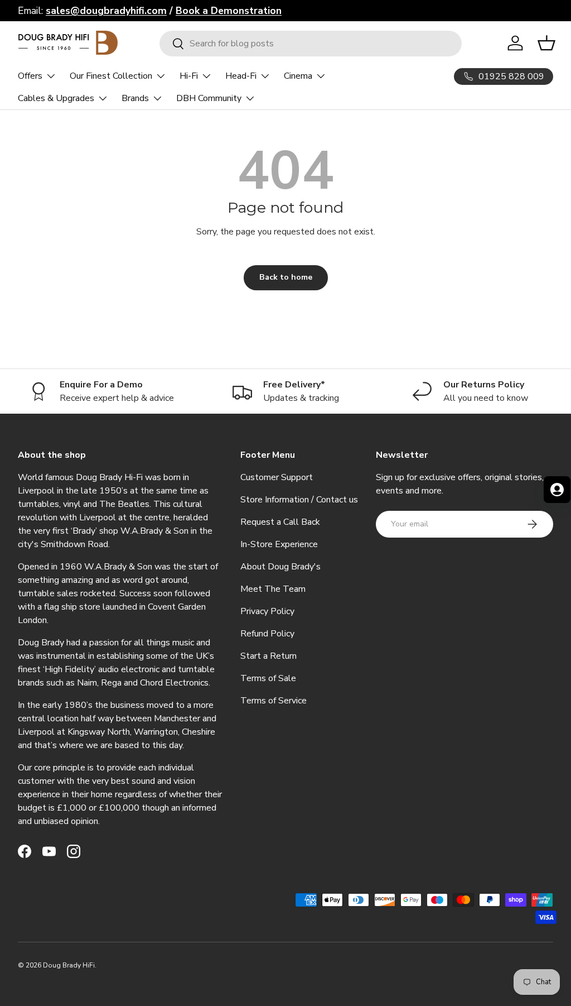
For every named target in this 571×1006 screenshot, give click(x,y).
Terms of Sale (268, 678)
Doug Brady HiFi (69, 965)
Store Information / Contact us (299, 500)
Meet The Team (273, 589)
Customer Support (276, 477)
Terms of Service (273, 700)
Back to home (285, 277)
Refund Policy (267, 633)
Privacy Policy (267, 611)
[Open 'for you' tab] (557, 489)
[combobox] (310, 43)
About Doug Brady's (280, 567)
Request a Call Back (280, 522)
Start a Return (268, 656)
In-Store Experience (279, 544)
